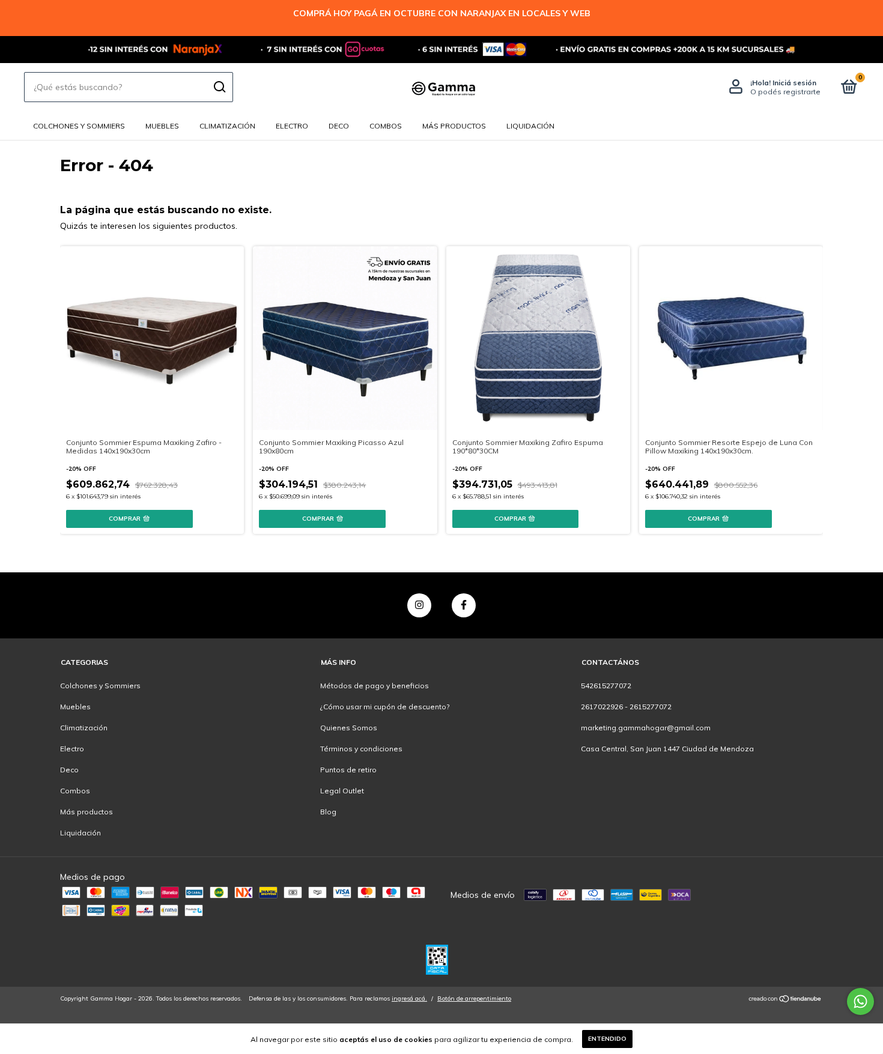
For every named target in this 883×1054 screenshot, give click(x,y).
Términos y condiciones (361, 748)
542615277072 (606, 685)
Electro (292, 125)
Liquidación (530, 125)
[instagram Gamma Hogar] (419, 605)
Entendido (607, 1039)
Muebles (162, 125)
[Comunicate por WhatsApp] (860, 1001)
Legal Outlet (342, 790)
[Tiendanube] (785, 1000)
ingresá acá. (409, 998)
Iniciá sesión (794, 82)
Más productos (454, 125)
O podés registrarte (785, 91)
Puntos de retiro (348, 769)
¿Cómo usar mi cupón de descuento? (384, 706)
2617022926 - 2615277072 (626, 706)
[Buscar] (219, 87)
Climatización (227, 125)
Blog (328, 811)
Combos (385, 125)
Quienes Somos (348, 727)
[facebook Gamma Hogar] (464, 605)
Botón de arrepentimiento (474, 998)
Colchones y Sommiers (79, 125)
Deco (339, 125)
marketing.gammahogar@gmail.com (646, 727)
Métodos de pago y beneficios (374, 685)
